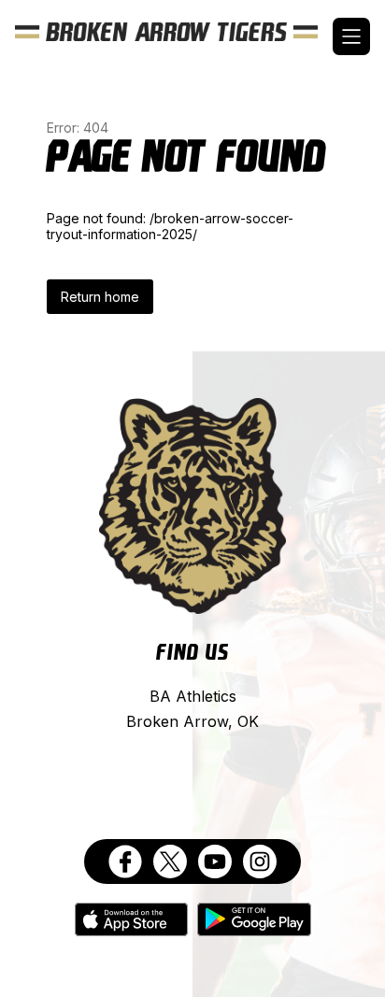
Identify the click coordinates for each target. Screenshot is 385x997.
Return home (100, 297)
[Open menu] (351, 36)
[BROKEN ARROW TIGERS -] (174, 36)
